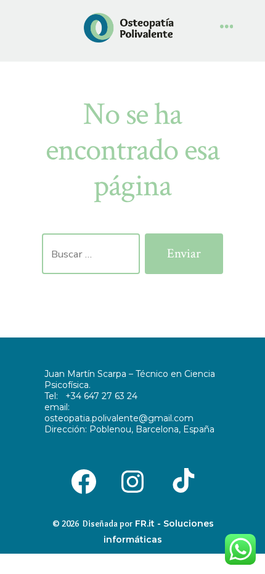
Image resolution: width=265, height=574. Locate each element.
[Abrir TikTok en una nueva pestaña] (181, 481)
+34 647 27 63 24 (101, 396)
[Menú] (227, 27)
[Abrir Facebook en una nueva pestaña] (83, 481)
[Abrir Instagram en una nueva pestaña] (132, 481)
